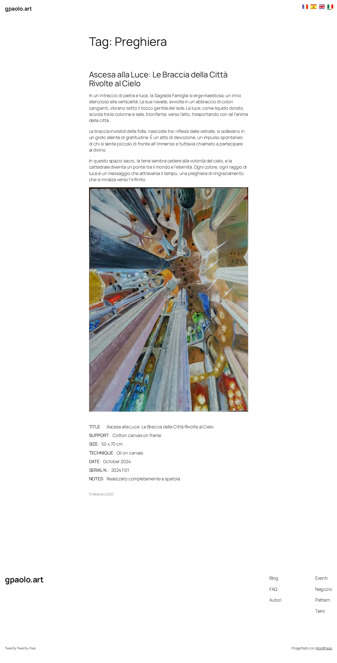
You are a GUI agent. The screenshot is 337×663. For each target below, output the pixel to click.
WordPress (324, 648)
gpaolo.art (18, 8)
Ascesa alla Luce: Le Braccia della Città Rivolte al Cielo (158, 79)
